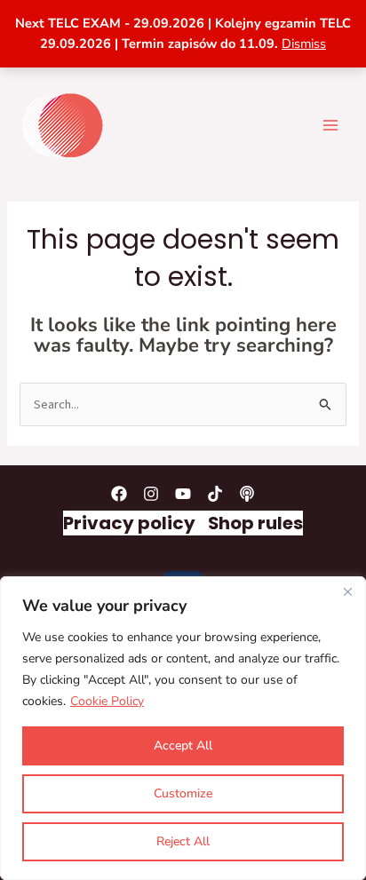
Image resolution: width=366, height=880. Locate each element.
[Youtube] (183, 494)
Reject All (183, 841)
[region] (183, 728)
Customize (183, 793)
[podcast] (247, 494)
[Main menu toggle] (330, 124)
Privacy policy (129, 523)
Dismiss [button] (304, 43)
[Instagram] (151, 494)
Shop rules (255, 523)
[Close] (347, 591)
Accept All (183, 745)
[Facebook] (119, 494)
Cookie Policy (107, 701)
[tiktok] (215, 494)
